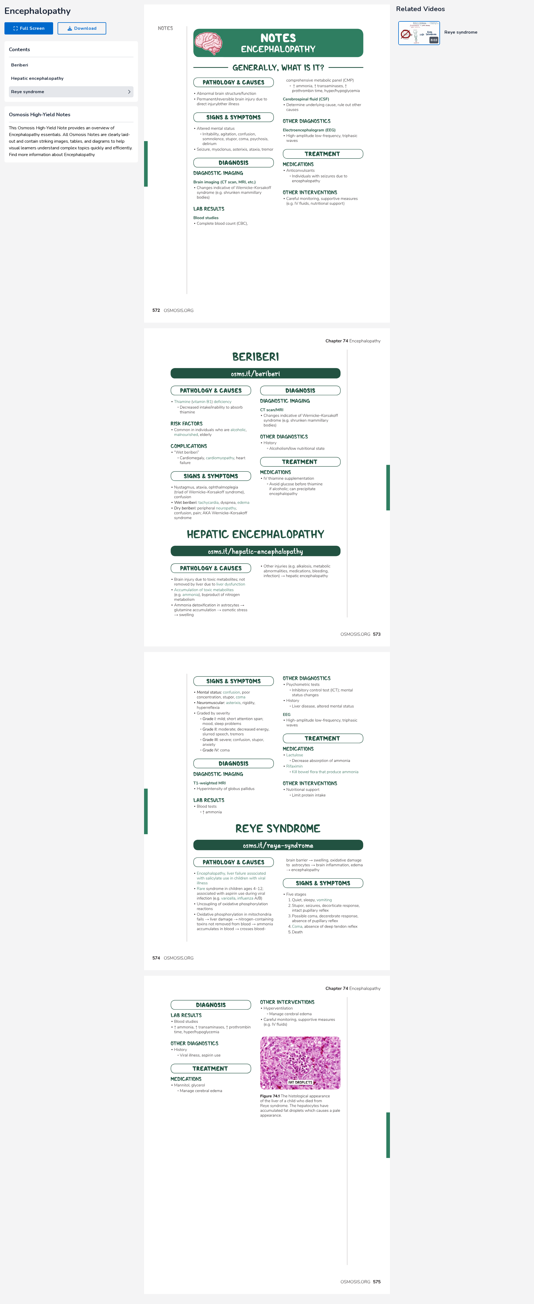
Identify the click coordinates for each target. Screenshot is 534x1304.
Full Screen (32, 28)
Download (85, 28)
